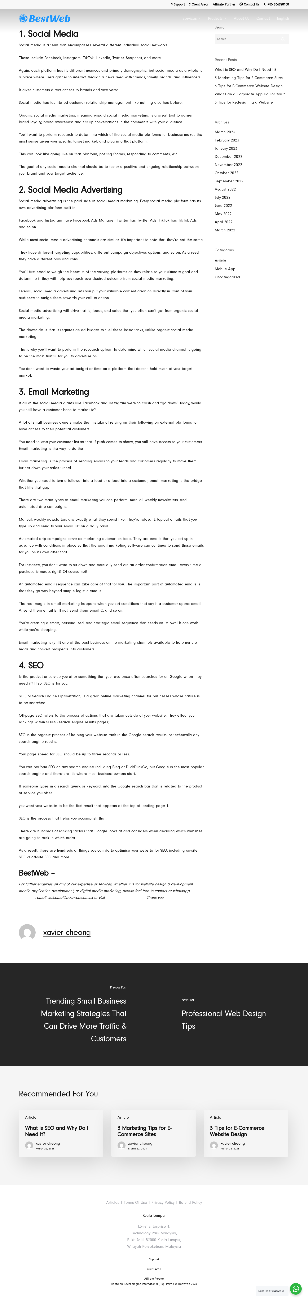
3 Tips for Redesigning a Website (244, 102)
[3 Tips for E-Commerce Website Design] (246, 1133)
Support (154, 1259)
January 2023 (226, 148)
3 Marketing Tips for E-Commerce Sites (249, 78)
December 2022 (228, 156)
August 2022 (225, 189)
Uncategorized (227, 277)
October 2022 (226, 173)
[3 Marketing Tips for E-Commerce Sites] (153, 1133)
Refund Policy (190, 1202)
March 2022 (225, 230)
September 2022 (229, 181)
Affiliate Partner (154, 1278)
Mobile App (225, 269)
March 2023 (225, 132)
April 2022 (224, 222)
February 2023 (227, 140)
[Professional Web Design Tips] (231, 1014)
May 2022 (223, 214)
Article (220, 261)
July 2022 (222, 197)
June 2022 (223, 206)
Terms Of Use (135, 1202)
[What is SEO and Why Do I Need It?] (61, 1133)
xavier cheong (67, 932)
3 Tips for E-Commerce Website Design (249, 86)
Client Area (154, 1269)
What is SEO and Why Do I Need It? (245, 69)
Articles (112, 1202)
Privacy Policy (163, 1202)
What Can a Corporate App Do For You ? (250, 94)
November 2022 (228, 165)
